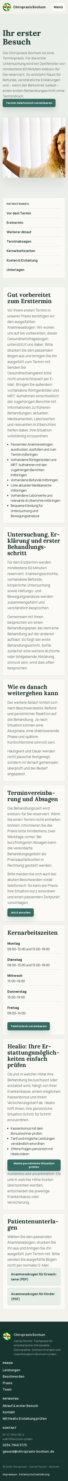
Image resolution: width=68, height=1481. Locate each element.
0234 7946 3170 (15, 1445)
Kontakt (9, 1412)
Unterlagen (15, 270)
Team (7, 1389)
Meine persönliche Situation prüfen (34, 1165)
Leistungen (11, 1370)
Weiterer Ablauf (19, 232)
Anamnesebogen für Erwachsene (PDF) (34, 1276)
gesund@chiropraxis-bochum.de (28, 1451)
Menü (58, 7)
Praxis (7, 1383)
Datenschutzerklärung (34, 1474)
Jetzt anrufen (21, 912)
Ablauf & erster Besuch (20, 1406)
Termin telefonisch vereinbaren (29, 103)
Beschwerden (13, 1376)
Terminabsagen (19, 241)
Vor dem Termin (19, 213)
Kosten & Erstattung (22, 260)
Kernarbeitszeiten (21, 251)
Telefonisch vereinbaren (29, 1026)
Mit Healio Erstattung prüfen (25, 1418)
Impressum (10, 1474)
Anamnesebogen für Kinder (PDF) (33, 1296)
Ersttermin (15, 222)
